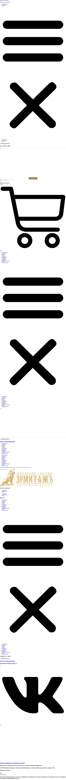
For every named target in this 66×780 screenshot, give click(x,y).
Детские (3, 256)
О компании (4, 3)
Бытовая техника (5, 262)
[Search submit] (0, 181)
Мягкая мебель (4, 252)
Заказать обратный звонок (7, 441)
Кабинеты (4, 259)
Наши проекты (4, 4)
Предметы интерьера (5, 260)
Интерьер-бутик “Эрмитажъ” (5, 2)
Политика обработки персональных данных (12, 763)
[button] (33, 72)
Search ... (1, 179)
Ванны (3, 261)
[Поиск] (14, 469)
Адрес (3, 5)
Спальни (3, 253)
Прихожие (4, 258)
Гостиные (3, 449)
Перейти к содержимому (4, 0)
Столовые (4, 254)
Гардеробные (4, 257)
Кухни (3, 255)
